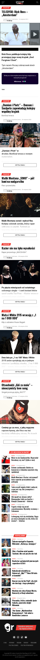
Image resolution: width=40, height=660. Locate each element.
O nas (5, 643)
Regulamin (33, 643)
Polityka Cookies (13, 645)
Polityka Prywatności (27, 645)
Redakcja (9, 20)
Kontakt (26, 643)
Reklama (19, 643)
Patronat (11, 643)
